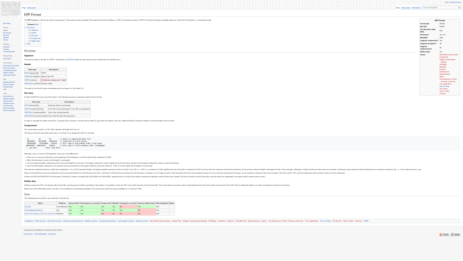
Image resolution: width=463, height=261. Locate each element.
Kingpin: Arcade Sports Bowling (195, 221)
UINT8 (27, 80)
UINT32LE (70, 60)
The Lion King (444, 86)
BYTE (27, 73)
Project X (442, 69)
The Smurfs (443, 89)
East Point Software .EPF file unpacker (39, 214)
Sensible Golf (444, 72)
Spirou (441, 76)
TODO (366, 221)
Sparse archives (142, 221)
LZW (48, 129)
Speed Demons (444, 74)
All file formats (40, 221)
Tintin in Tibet (444, 91)
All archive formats (54, 221)
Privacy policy (28, 234)
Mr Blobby (443, 64)
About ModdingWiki (40, 234)
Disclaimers (52, 234)
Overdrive (442, 67)
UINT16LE (29, 83)
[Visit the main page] (10, 9)
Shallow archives (91, 221)
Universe (442, 93)
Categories (29, 221)
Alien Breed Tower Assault (448, 55)
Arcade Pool (443, 57)
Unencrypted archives (126, 221)
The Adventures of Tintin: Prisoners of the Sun (285, 221)
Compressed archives (107, 221)
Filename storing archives (73, 221)
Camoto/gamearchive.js (34, 210)
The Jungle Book (445, 84)
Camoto (28, 207)
